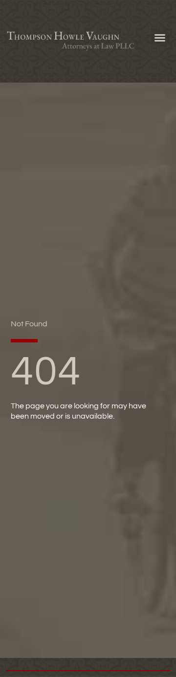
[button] (160, 37)
